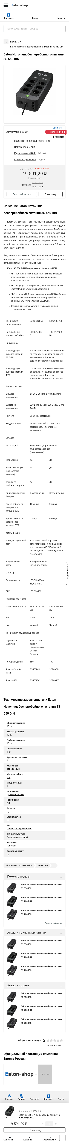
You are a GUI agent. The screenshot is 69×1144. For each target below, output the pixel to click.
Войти (35, 18)
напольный (12, 845)
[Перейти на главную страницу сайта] (27, 5)
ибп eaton (43, 865)
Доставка (34, 1099)
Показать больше (54, 923)
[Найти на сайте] (62, 28)
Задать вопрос (67, 572)
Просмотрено (49, 1139)
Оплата (21, 1099)
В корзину (50, 194)
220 (8, 803)
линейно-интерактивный (19, 828)
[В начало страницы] (62, 1138)
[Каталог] (6, 5)
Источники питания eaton (19, 865)
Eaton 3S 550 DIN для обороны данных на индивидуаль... (40, 1116)
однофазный (13, 769)
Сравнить (8, 1139)
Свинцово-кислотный (17, 837)
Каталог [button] (9, 1099)
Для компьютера (15, 794)
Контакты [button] (8, 18)
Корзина (61, 18)
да (8, 811)
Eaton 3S (14, 42)
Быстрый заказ (22, 194)
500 (8, 777)
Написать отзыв (54, 1045)
